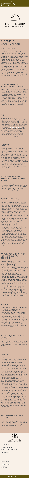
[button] (15, 29)
